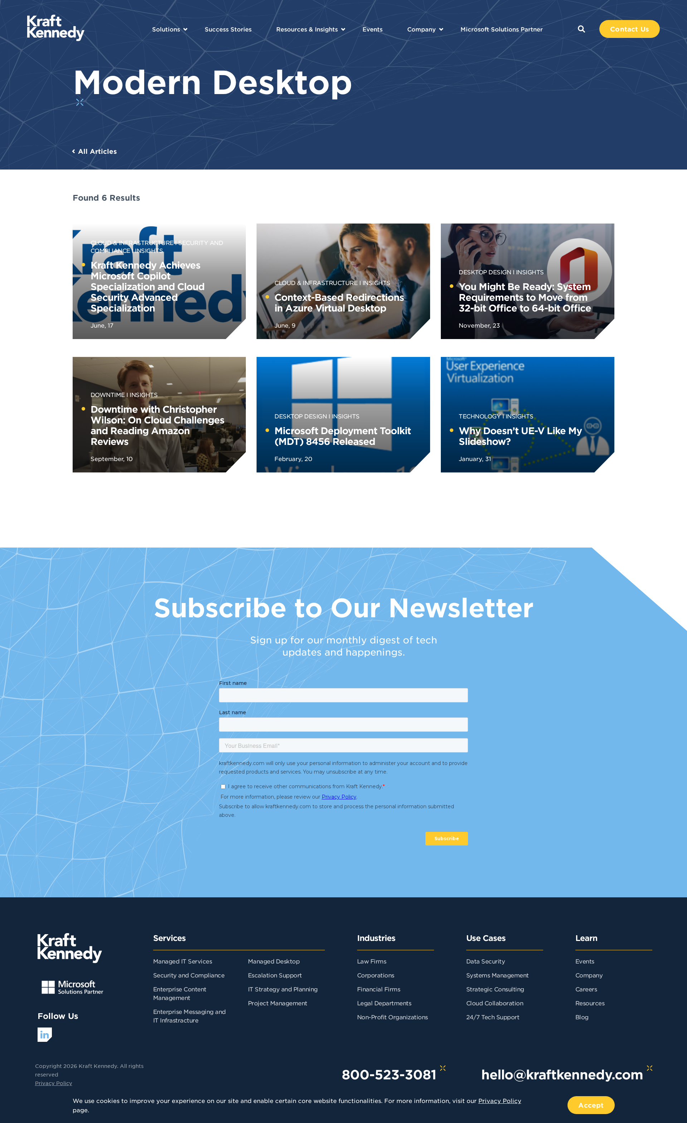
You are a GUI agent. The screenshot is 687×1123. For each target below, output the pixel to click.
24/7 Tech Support (493, 1016)
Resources (590, 1002)
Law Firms (371, 961)
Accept (591, 1105)
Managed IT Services (182, 961)
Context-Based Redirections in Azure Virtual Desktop (339, 302)
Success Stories (228, 29)
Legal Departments (384, 1002)
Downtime (108, 394)
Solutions (166, 29)
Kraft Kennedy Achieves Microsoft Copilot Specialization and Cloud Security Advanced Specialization (147, 286)
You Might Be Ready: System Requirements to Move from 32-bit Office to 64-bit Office (525, 297)
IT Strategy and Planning (283, 988)
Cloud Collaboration (494, 1002)
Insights (149, 250)
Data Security (485, 961)
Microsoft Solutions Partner (502, 29)
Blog (582, 1016)
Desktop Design (485, 271)
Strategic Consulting (495, 988)
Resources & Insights (307, 29)
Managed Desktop (274, 961)
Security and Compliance (189, 975)
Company (421, 29)
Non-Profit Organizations (392, 1016)
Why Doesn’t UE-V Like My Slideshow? (520, 436)
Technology (480, 416)
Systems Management (497, 975)
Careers (586, 988)
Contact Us (629, 29)
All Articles (97, 151)
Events (372, 29)
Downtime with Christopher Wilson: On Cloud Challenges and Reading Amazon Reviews (157, 425)
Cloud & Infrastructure (132, 242)
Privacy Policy (53, 1083)
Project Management (277, 1002)
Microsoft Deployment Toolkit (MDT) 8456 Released (342, 436)
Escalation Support (275, 975)
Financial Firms (378, 988)
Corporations (375, 975)
